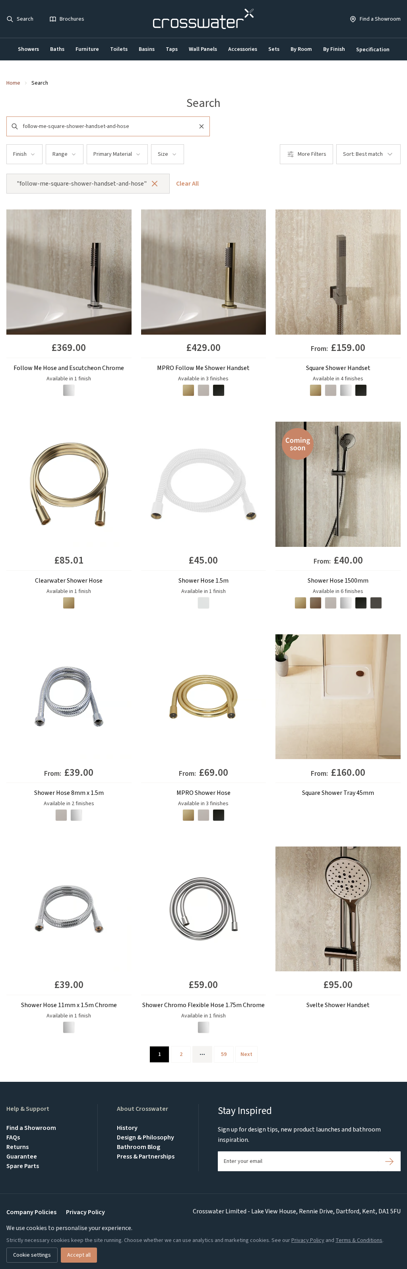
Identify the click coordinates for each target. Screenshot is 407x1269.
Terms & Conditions (358, 1240)
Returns (17, 1147)
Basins (147, 49)
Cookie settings (32, 1255)
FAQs (13, 1137)
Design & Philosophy (145, 1137)
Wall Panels (203, 49)
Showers (28, 49)
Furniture (87, 49)
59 (224, 1054)
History (127, 1128)
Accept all (79, 1255)
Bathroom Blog (138, 1147)
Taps (172, 49)
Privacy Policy (85, 1212)
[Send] (389, 1161)
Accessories (242, 49)
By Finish (334, 49)
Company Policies (31, 1212)
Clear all (187, 183)
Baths (57, 49)
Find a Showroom (31, 1128)
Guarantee (21, 1156)
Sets (273, 49)
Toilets (119, 49)
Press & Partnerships (145, 1156)
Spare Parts (22, 1166)
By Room (301, 49)
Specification (373, 50)
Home (13, 83)
